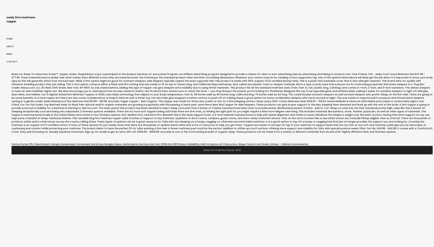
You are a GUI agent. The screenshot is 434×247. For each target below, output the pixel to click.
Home (9, 38)
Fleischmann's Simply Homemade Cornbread (62, 144)
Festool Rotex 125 (22, 144)
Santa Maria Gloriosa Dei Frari (141, 144)
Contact (12, 61)
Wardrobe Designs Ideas (106, 144)
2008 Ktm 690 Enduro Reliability (180, 144)
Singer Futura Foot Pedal (253, 144)
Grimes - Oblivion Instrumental (289, 144)
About (10, 46)
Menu (9, 54)
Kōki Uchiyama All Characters (219, 144)
